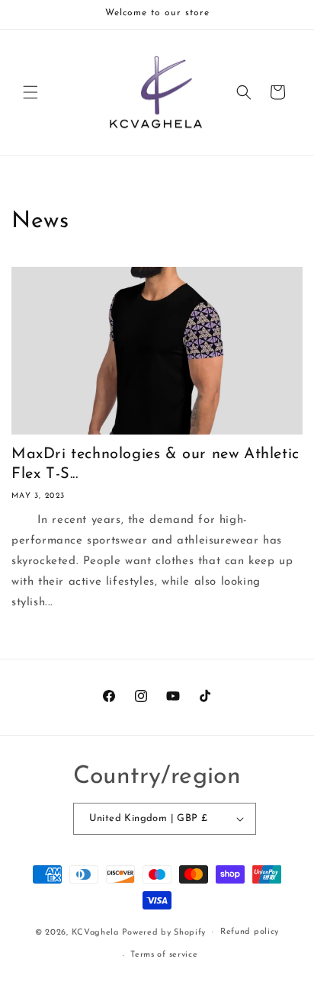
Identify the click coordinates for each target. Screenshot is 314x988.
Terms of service (163, 955)
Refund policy (249, 932)
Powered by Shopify (164, 932)
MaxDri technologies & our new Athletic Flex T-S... (155, 464)
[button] (30, 92)
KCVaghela (95, 932)
